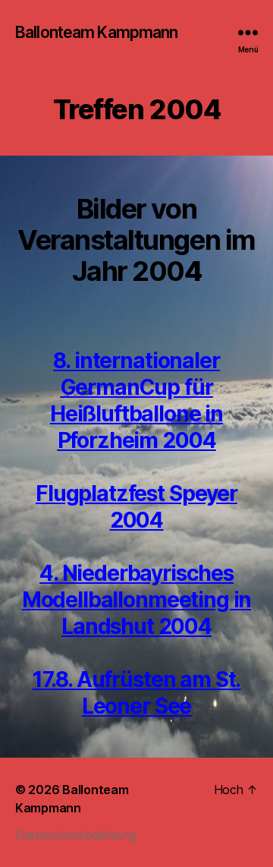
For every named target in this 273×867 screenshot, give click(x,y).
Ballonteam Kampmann (96, 32)
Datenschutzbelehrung (75, 835)
